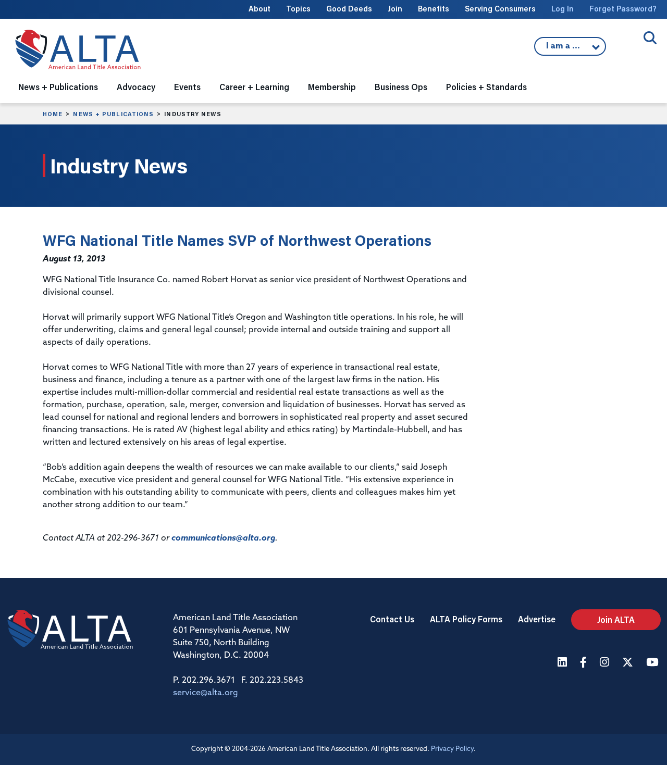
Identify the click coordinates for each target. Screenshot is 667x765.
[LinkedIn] (564, 663)
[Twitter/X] (629, 663)
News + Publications (113, 114)
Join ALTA (616, 619)
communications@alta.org (223, 538)
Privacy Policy (452, 749)
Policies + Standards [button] (486, 86)
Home (53, 114)
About (259, 9)
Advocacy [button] (136, 86)
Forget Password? (623, 9)
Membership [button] (332, 86)
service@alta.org (205, 693)
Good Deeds (349, 9)
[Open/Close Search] (650, 37)
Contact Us (392, 618)
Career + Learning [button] (254, 86)
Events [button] (187, 86)
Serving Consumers (500, 9)
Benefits (433, 9)
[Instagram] (606, 663)
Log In (562, 9)
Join (395, 9)
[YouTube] (653, 663)
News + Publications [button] (58, 86)
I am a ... (564, 49)
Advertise (536, 618)
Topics (298, 9)
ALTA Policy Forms (466, 618)
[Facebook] (584, 663)
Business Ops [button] (401, 86)
